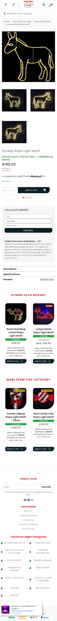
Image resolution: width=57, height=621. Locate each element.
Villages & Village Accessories (43, 579)
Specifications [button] (11, 274)
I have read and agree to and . (29, 493)
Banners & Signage (43, 560)
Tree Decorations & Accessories (14, 551)
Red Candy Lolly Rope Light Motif (43, 415)
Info (44, 176)
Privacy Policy (28, 528)
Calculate (28, 230)
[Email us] (25, 500)
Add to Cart (31, 190)
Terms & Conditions (35, 492)
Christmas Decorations (42, 551)
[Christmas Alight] (29, 4)
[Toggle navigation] (5, 4)
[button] (28, 197)
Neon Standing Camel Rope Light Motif (16, 332)
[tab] (28, 268)
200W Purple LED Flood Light (22, 611)
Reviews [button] (7, 279)
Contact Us (28, 520)
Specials (14, 595)
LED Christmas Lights (14, 542)
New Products (43, 588)
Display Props (43, 567)
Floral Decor (14, 560)
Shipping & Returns (28, 515)
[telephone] (13, 4)
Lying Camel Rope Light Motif (43, 330)
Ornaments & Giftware (14, 569)
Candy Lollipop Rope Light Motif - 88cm (16, 417)
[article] (16, 334)
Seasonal (14, 588)
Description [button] (9, 268)
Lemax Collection (14, 577)
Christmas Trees (43, 542)
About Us (28, 511)
